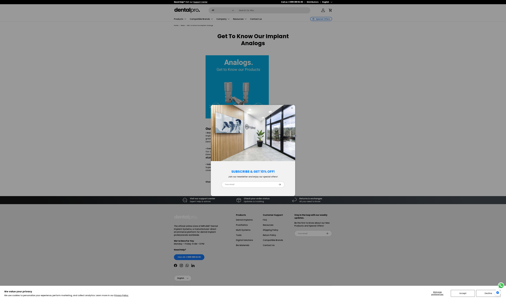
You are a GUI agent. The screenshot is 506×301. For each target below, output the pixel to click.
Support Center (200, 2)
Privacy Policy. (121, 295)
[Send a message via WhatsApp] (501, 285)
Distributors (312, 2)
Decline (488, 293)
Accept (462, 293)
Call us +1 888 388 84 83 (292, 2)
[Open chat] (497, 292)
